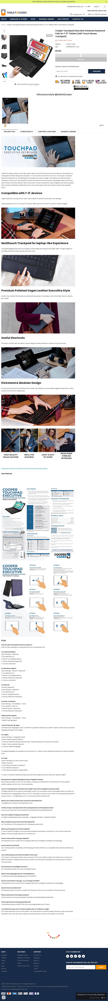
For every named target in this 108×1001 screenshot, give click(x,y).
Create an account (100, 14)
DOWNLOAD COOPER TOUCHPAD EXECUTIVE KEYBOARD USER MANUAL (24, 469)
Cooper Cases (70, 44)
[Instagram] (75, 956)
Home (3, 25)
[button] (68, 55)
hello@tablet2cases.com (19, 989)
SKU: (56, 47)
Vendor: (58, 44)
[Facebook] (67, 956)
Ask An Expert (34, 84)
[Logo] (14, 12)
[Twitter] (71, 956)
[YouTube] (83, 956)
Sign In (90, 14)
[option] (31, 56)
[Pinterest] (79, 956)
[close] (106, 2)
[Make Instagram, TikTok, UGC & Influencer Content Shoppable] (102, 125)
